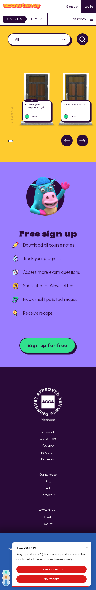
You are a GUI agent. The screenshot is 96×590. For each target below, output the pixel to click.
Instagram (48, 452)
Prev (67, 140)
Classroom (77, 19)
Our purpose (48, 474)
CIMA (48, 517)
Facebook (48, 432)
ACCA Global (48, 510)
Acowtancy (22, 6)
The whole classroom (39, 39)
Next (82, 140)
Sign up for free (47, 345)
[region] (48, 107)
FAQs (48, 488)
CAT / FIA (14, 19)
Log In (89, 6)
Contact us (48, 495)
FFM (34, 19)
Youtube (48, 445)
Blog (48, 481)
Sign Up (72, 6)
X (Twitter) (48, 439)
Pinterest (48, 459)
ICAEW (48, 524)
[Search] (82, 39)
